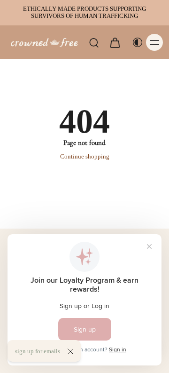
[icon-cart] (114, 42)
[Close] (70, 351)
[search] (94, 42)
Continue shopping (84, 156)
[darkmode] (135, 42)
